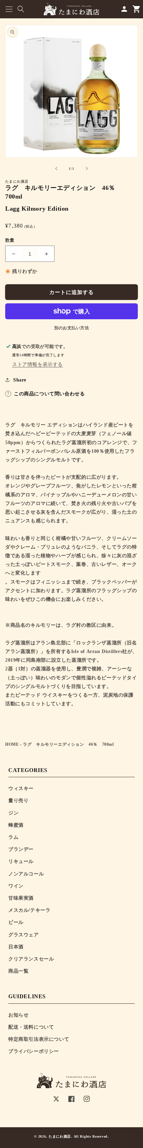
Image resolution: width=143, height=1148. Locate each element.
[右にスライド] (86, 168)
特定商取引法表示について (38, 1039)
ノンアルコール (26, 873)
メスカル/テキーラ (29, 910)
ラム (13, 837)
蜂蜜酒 (16, 825)
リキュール (21, 861)
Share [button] (19, 380)
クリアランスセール (31, 959)
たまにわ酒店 (60, 1136)
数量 (10, 240)
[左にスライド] (56, 168)
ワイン (16, 886)
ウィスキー (21, 788)
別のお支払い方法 (71, 327)
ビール (16, 922)
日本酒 (16, 946)
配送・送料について (31, 1027)
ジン (13, 813)
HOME (12, 744)
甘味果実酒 (21, 898)
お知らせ (18, 1015)
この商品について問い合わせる (49, 393)
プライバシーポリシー (33, 1051)
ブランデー (21, 849)
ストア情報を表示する (37, 364)
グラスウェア (23, 934)
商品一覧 (18, 971)
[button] (9, 9)
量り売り (18, 800)
